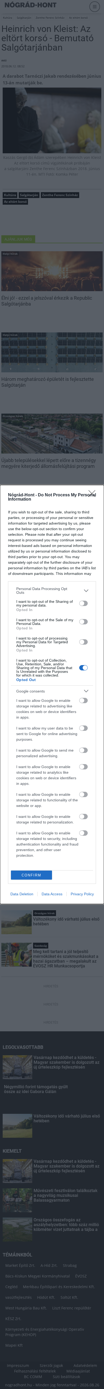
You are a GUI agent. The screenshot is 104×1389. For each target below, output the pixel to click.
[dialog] (52, 694)
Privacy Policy (82, 894)
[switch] (83, 603)
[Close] (94, 495)
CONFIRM (31, 875)
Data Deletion (21, 894)
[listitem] (52, 590)
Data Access (52, 894)
